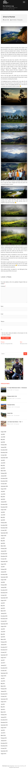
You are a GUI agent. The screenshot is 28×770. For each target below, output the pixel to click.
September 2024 (4, 486)
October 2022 (4, 530)
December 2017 (4, 647)
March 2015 (3, 712)
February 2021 (4, 569)
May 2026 (3, 439)
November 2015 (4, 694)
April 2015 (3, 709)
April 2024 (3, 499)
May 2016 (3, 683)
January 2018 (3, 644)
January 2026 (3, 447)
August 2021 (3, 564)
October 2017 (4, 652)
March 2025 (3, 470)
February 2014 (4, 738)
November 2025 (4, 452)
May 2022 (3, 540)
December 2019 (4, 590)
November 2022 (4, 527)
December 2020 (4, 574)
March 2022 (3, 546)
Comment (3, 286)
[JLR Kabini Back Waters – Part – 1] (3, 421)
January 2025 (3, 476)
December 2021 (4, 553)
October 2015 (4, 696)
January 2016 (3, 691)
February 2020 (4, 585)
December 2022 (4, 525)
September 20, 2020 (11, 398)
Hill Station (14, 20)
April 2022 (3, 543)
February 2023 (4, 522)
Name (2, 306)
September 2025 (4, 457)
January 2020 (3, 587)
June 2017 (3, 662)
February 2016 (4, 688)
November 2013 (4, 745)
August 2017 (3, 657)
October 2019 (4, 595)
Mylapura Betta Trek (12, 396)
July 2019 (3, 603)
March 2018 (3, 639)
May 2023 (3, 517)
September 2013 (4, 751)
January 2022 (3, 551)
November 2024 (4, 481)
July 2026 (3, 434)
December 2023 (4, 504)
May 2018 (3, 634)
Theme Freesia (17, 765)
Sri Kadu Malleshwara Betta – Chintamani (17, 388)
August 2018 (3, 626)
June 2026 (3, 437)
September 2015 (4, 699)
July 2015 (3, 704)
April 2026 (3, 442)
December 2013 (4, 743)
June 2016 (3, 681)
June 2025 (3, 463)
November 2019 (4, 592)
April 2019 (3, 608)
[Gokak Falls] (3, 413)
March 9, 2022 (10, 424)
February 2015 (4, 714)
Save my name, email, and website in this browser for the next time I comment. (14, 334)
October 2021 (4, 559)
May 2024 (3, 496)
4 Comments (17, 407)
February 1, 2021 (11, 407)
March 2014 (3, 735)
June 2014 (3, 732)
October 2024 (4, 483)
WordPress (22, 765)
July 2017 (3, 660)
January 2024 (3, 502)
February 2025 (4, 473)
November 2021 (4, 556)
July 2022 (3, 538)
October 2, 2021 (10, 415)
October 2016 (4, 670)
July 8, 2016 (6, 20)
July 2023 (3, 512)
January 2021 (3, 572)
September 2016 (4, 673)
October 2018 (4, 621)
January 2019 (3, 613)
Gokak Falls (10, 413)
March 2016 (3, 686)
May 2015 (3, 707)
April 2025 (3, 468)
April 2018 (3, 636)
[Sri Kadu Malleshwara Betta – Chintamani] (3, 387)
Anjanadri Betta (11, 405)
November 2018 (4, 618)
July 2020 (3, 582)
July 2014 (3, 730)
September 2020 (4, 577)
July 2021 (3, 566)
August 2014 (3, 727)
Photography (19, 20)
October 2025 (4, 455)
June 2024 (3, 494)
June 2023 (3, 514)
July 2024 (3, 491)
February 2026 (4, 444)
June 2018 (3, 631)
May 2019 (3, 605)
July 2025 (3, 460)
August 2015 (3, 701)
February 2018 (4, 642)
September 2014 (4, 725)
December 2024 (4, 478)
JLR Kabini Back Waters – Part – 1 (15, 422)
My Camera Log (8, 6)
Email (2, 314)
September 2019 (4, 598)
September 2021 (4, 561)
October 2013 (4, 748)
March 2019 (3, 611)
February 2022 (4, 548)
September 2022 (4, 533)
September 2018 (4, 623)
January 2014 (3, 740)
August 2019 (3, 600)
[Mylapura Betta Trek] (3, 396)
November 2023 (4, 507)
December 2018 (4, 616)
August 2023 (3, 509)
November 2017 (4, 649)
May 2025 (3, 465)
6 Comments (18, 398)
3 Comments (17, 424)
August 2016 (3, 675)
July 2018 (3, 629)
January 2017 (3, 665)
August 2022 (3, 535)
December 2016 (4, 668)
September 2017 (4, 655)
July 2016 (3, 678)
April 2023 (3, 520)
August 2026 (3, 431)
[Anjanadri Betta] (3, 404)
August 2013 (3, 753)
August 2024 (3, 489)
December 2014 (4, 720)
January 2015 (3, 717)
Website (2, 321)
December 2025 (4, 450)
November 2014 (4, 722)
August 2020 (3, 579)
